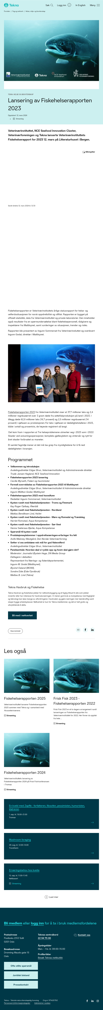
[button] (49, 5)
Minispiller (90, 152)
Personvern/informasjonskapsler (17, 1003)
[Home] (11, 5)
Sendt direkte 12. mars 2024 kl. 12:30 (21, 206)
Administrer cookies (42, 1003)
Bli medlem (13, 923)
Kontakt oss (84, 934)
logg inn (37, 923)
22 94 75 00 (44, 938)
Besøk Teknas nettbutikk (50, 957)
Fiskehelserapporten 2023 (21, 412)
